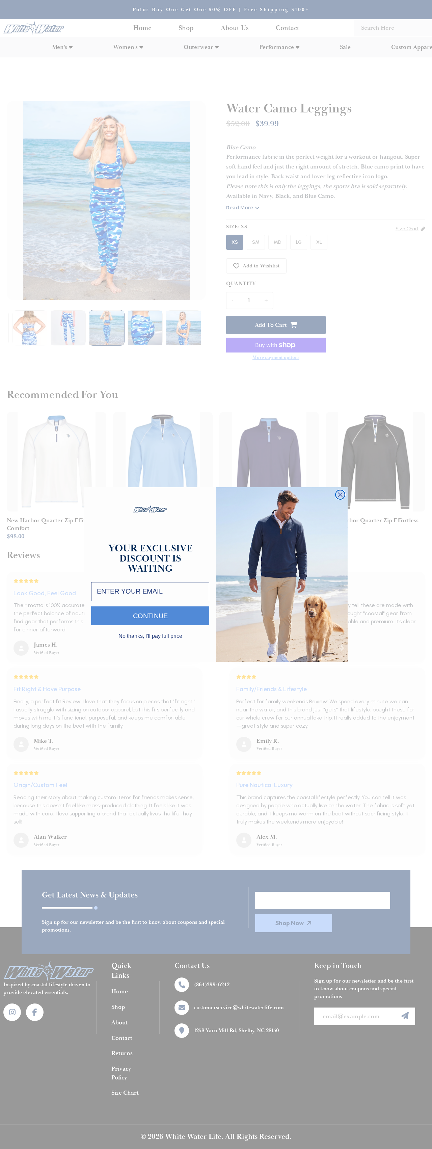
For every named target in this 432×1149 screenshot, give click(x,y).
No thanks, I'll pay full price (150, 636)
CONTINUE (150, 616)
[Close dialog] (340, 494)
